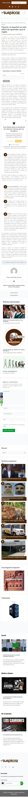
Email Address (4, 780)
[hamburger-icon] (24, 13)
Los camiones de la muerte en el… (13, 734)
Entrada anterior (14, 292)
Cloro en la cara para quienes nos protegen (13, 320)
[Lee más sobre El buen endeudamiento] (14, 363)
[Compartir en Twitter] (1, 396)
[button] (1, 405)
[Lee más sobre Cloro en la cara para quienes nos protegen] (14, 311)
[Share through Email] (1, 399)
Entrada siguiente (14, 295)
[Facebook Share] (1, 394)
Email (4, 75)
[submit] (22, 783)
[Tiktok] (13, 767)
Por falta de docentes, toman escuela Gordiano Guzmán (17, 2)
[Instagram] (15, 7)
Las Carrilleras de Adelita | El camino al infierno (14, 350)
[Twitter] (12, 7)
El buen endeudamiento (10, 371)
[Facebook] (9, 7)
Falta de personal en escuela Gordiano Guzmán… (11, 655)
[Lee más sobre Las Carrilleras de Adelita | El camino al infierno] (14, 337)
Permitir (18, 141)
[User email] (14, 281)
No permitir (10, 141)
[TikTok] (18, 7)
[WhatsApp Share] (1, 402)
